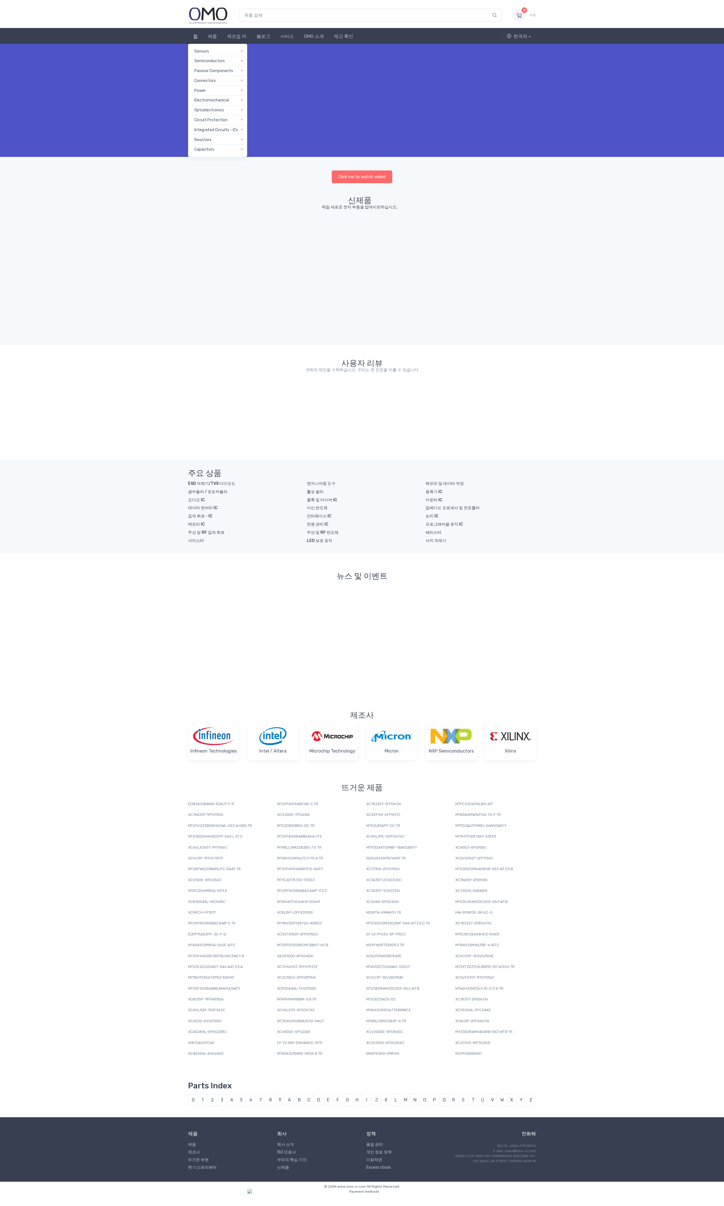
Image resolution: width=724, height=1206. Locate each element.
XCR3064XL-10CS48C (207, 902)
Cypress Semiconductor (212, 303)
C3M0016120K (347, 245)
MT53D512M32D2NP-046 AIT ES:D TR (398, 923)
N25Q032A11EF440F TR (386, 858)
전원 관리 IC (317, 524)
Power (200, 90)
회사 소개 (285, 1144)
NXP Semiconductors (451, 751)
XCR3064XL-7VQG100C (297, 988)
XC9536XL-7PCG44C (473, 1010)
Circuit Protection (210, 120)
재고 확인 (343, 36)
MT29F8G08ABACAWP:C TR (212, 923)
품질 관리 (374, 1144)
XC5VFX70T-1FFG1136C (475, 977)
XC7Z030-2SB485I (471, 891)
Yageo (367, 295)
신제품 (283, 1167)
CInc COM (340, 240)
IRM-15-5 (251, 310)
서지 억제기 (436, 540)
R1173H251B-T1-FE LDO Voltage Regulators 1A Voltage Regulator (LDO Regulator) (504, 398)
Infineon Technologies (519, 295)
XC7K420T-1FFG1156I (205, 814)
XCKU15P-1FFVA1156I (205, 999)
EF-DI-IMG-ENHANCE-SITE (299, 1043)
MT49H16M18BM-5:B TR (296, 999)
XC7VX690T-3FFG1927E (297, 967)
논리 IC (432, 516)
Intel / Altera (272, 751)
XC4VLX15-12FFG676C (385, 836)
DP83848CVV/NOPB (471, 300)
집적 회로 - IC (200, 516)
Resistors (203, 139)
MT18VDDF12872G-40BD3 (299, 923)
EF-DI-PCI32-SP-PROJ (386, 934)
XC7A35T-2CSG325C (384, 880)
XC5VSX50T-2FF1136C (474, 858)
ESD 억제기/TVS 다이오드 (211, 483)
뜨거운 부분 (198, 1159)
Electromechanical (211, 100)
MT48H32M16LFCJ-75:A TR (300, 858)
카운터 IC (434, 500)
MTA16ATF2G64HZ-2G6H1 (298, 902)
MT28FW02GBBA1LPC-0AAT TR (214, 869)
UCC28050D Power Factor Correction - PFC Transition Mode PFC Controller (213, 398)
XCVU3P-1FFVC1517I (205, 858)
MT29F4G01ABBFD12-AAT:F (300, 869)
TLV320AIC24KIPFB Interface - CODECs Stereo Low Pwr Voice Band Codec (269, 398)
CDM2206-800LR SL (263, 253)
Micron (392, 751)
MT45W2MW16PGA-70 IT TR (478, 814)
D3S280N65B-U (392, 245)
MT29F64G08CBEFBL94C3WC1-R (216, 956)
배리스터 (433, 532)
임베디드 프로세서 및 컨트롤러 (453, 507)
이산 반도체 (317, 507)
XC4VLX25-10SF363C (206, 1010)
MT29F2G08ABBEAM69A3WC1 (214, 988)
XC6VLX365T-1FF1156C (207, 847)
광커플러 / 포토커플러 (207, 491)
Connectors (205, 80)
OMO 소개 (314, 36)
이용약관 (374, 1159)
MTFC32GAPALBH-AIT (474, 804)
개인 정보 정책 (379, 1152)
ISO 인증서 (286, 1152)
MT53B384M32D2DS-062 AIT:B (392, 988)
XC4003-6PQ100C (471, 847)
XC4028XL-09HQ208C (207, 1032)
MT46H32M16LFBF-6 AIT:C (477, 945)
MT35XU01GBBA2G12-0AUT (300, 1021)
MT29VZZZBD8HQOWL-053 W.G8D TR (220, 826)
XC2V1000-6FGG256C (385, 1043)
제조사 (194, 1152)
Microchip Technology (332, 751)
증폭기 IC (434, 491)
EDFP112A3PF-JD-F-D (207, 934)
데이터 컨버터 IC (202, 507)
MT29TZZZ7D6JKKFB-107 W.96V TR (484, 967)
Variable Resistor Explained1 (453, 649)
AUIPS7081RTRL (288, 300)
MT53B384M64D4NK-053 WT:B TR (483, 1032)
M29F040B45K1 (468, 1053)
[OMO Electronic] (208, 15)
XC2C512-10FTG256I (472, 1043)
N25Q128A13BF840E (384, 956)
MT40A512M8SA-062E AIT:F (211, 945)
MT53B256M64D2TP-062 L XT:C (215, 836)
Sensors (201, 51)
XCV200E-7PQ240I (293, 814)
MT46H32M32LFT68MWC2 (388, 1010)
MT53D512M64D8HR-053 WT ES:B (484, 869)
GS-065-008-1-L (500, 245)
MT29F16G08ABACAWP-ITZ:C (302, 891)
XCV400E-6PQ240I (293, 1032)
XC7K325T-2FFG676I (383, 804)
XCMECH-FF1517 (202, 912)
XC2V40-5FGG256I (382, 902)
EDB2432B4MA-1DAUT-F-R (211, 804)
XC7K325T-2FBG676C (473, 923)
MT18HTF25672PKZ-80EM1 (211, 977)
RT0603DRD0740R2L (384, 300)
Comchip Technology (304, 242)
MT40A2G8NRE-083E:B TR (299, 1053)
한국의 (520, 36)
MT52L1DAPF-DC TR (383, 826)
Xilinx (510, 751)
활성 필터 (315, 491)
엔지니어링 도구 (321, 483)
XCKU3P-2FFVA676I (472, 1021)
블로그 (263, 36)
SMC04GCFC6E (201, 1043)
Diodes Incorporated (454, 242)
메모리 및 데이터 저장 (445, 483)
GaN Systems (494, 240)
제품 (212, 36)
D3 (378, 240)
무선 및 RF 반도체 (323, 532)
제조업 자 (236, 36)
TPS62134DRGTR (333, 300)
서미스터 (196, 540)
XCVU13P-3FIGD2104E (474, 956)
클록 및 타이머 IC (322, 500)
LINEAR (423, 295)
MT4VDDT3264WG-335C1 (388, 967)
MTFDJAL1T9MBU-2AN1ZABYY (481, 826)
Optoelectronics (209, 110)
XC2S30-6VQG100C (205, 1021)
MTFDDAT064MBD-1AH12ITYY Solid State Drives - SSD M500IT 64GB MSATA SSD (326, 398)
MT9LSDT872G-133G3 (296, 880)
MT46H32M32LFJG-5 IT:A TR (479, 988)
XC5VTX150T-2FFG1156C (298, 934)
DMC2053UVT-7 (457, 253)
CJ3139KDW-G (307, 253)
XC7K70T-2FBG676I (471, 999)
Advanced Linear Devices (214, 242)
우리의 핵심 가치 (292, 1159)
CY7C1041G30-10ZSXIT (215, 314)
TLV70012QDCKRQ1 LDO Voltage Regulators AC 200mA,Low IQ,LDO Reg (388, 398)
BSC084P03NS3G (520, 300)
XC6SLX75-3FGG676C (296, 1010)
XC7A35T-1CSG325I (383, 891)
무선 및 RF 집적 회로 (206, 532)
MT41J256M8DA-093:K (207, 891)
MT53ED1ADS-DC (381, 999)
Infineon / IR (281, 295)
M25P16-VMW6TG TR (383, 912)
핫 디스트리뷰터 (202, 1167)
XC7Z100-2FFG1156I (383, 869)
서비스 (287, 36)
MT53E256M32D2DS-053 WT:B (481, 902)
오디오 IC (196, 500)
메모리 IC (196, 524)
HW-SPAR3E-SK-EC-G (474, 912)
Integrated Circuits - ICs (216, 129)
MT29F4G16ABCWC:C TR (297, 804)
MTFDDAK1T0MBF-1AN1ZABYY (391, 847)
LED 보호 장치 (319, 540)
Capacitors (204, 149)
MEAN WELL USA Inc (250, 300)
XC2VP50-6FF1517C (383, 814)
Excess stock (378, 1167)
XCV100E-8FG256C (205, 880)
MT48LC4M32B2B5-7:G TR (299, 847)
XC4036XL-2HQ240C (206, 1053)
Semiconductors (209, 61)
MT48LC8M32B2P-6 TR (386, 1021)
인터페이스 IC (319, 516)
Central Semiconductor (258, 242)
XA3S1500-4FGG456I (295, 956)
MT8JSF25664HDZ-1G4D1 (477, 934)
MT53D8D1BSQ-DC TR (295, 826)
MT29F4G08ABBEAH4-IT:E (299, 836)
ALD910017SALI (216, 250)
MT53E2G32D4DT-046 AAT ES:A (215, 967)
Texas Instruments (331, 295)
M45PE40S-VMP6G (382, 1053)
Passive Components (213, 70)
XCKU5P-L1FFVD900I (295, 912)
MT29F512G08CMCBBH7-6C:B (302, 945)
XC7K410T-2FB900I (471, 880)
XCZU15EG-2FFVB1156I (296, 977)
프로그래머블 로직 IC (444, 524)
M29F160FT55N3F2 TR (385, 945)
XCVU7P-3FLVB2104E (385, 977)
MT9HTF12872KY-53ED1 (475, 836)
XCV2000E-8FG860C (384, 1032)
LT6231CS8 (428, 300)
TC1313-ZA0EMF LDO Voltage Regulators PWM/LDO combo (450, 398)
